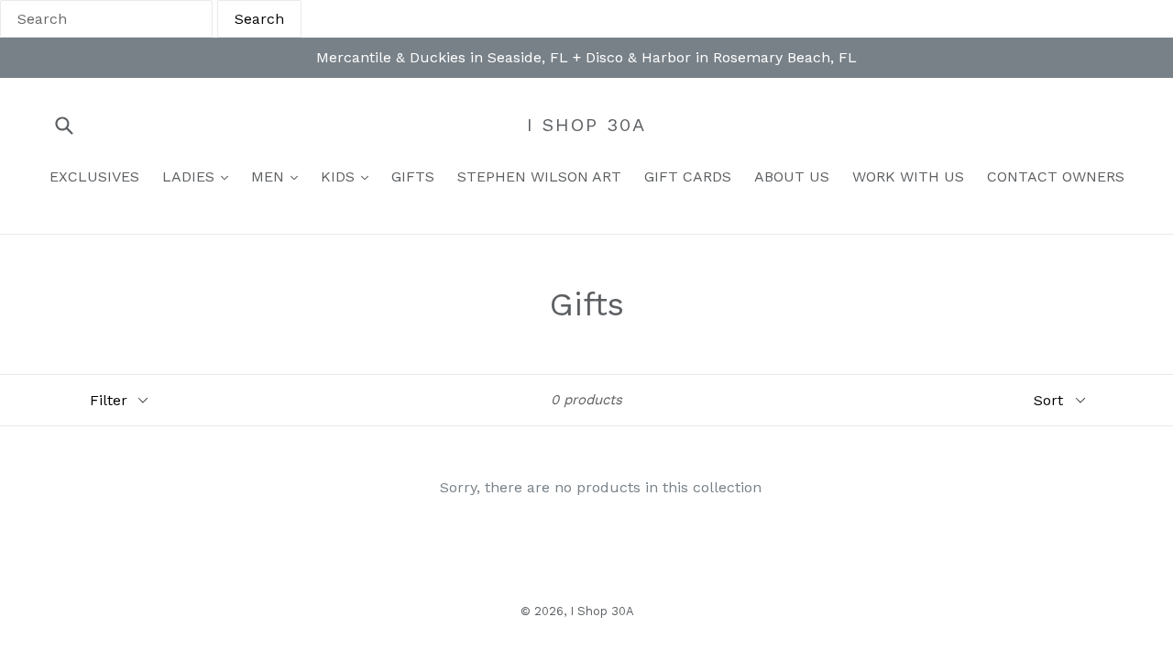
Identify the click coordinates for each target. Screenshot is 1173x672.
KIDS (340, 176)
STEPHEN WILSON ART (539, 176)
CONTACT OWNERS (1055, 176)
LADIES (190, 176)
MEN (270, 176)
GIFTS (412, 176)
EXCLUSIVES (94, 176)
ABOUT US (791, 176)
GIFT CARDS (687, 176)
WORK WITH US (908, 176)
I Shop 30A (586, 125)
